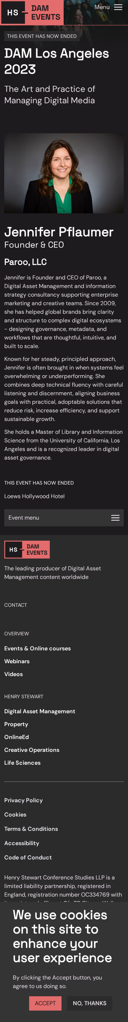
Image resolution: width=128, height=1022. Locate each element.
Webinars (17, 661)
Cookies (15, 814)
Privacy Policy (23, 800)
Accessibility (21, 843)
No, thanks (90, 1003)
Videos (13, 674)
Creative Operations (31, 750)
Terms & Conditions (31, 829)
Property (16, 724)
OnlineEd (16, 737)
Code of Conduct (28, 857)
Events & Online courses (37, 648)
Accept (45, 1003)
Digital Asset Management (39, 711)
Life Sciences (22, 762)
